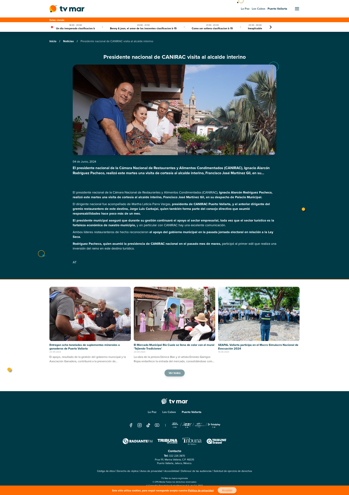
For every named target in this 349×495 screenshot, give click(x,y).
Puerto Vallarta (191, 412)
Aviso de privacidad (151, 471)
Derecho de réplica (127, 471)
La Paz (152, 412)
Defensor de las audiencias (196, 471)
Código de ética (106, 471)
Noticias (69, 41)
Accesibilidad (171, 471)
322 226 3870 (177, 456)
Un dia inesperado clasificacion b (75, 28)
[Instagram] (139, 425)
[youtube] (157, 425)
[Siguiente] (270, 27)
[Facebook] (131, 425)
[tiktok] (148, 425)
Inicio (53, 41)
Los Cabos (169, 412)
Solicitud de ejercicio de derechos (233, 471)
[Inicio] (66, 8)
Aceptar (227, 490)
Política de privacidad (201, 490)
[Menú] (297, 8)
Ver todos (174, 373)
